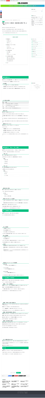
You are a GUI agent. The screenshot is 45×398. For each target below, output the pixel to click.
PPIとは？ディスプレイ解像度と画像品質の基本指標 (24, 381)
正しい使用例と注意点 (9, 50)
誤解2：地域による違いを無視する (11, 58)
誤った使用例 (8, 52)
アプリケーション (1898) (35, 44)
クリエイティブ (16, 5)
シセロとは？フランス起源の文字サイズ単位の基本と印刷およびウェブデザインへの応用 (6, 387)
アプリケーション (11, 5)
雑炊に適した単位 (9, 47)
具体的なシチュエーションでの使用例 (11, 54)
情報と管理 (25, 5)
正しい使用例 (8, 51)
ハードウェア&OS (21, 5)
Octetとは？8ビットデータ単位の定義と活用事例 (6, 384)
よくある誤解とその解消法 (37, 87)
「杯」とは (8, 46)
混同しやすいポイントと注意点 (10, 48)
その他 (33, 5)
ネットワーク (29, 5)
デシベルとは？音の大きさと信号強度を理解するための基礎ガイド (24, 386)
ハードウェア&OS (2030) (35, 42)
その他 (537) (34, 56)
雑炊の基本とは (37, 84)
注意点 (8, 53)
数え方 (3, 21)
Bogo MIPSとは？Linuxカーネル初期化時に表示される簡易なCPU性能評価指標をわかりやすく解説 (6, 382)
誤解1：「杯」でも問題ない (10, 57)
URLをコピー (18, 372)
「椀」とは (8, 45)
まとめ (7, 62)
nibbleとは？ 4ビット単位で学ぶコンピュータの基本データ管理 (24, 384)
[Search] (42, 11)
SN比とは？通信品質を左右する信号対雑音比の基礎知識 (15, 381)
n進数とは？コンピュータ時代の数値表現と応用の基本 (15, 384)
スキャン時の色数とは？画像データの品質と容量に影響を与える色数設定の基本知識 (15, 387)
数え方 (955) (34, 49)
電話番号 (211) (34, 51)
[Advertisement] (15, 13)
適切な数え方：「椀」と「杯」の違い (11, 44)
